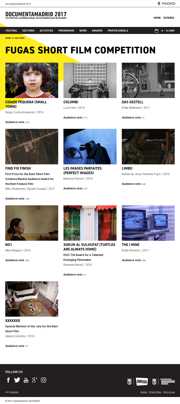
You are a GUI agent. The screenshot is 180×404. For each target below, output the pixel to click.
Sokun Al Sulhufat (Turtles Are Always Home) (89, 247)
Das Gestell (132, 102)
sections (28, 30)
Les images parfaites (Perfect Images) (82, 170)
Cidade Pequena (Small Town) (26, 104)
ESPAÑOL (169, 18)
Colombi (70, 102)
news (83, 30)
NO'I (8, 244)
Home (8, 38)
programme (66, 30)
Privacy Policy (155, 392)
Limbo (127, 168)
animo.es (14, 392)
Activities (46, 30)
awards (97, 30)
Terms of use (169, 392)
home (157, 18)
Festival (11, 30)
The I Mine (130, 244)
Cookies (143, 392)
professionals (118, 30)
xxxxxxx (12, 320)
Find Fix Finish (18, 168)
